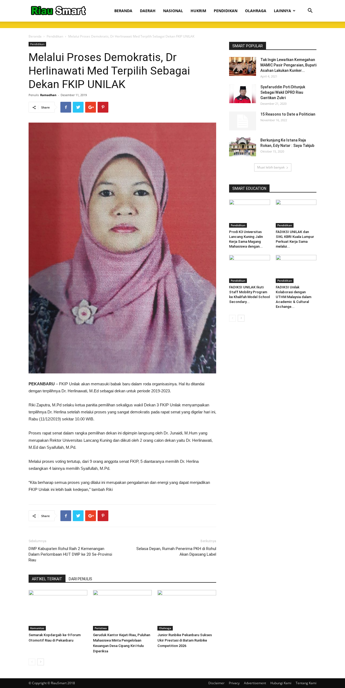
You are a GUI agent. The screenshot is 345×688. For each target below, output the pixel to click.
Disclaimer (216, 683)
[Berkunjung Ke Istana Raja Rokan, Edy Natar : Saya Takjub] (242, 146)
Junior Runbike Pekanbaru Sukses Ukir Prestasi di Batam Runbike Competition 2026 (184, 640)
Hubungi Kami (280, 683)
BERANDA (123, 10)
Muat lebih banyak (271, 167)
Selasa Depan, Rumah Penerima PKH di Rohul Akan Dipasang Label (176, 551)
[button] (309, 11)
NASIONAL (173, 10)
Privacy (234, 683)
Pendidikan (55, 36)
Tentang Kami (306, 683)
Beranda (35, 36)
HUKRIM (198, 10)
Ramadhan (48, 95)
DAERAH (148, 10)
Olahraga (165, 628)
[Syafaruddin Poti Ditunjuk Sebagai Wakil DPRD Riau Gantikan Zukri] (242, 93)
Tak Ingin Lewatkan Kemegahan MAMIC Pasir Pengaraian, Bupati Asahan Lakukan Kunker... (288, 65)
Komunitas (37, 628)
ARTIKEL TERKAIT (47, 579)
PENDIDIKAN (225, 10)
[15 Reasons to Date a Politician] (242, 121)
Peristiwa (101, 628)
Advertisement (255, 683)
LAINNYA (282, 10)
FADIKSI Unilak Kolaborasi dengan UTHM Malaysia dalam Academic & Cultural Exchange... (293, 297)
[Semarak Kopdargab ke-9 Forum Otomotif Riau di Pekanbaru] (58, 610)
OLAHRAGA (255, 10)
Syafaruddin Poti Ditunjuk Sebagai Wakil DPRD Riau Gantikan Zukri (282, 92)
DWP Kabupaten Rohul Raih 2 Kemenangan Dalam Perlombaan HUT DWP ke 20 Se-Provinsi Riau (70, 554)
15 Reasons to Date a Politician (287, 114)
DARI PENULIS (80, 579)
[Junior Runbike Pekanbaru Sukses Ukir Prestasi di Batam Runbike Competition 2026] (186, 610)
